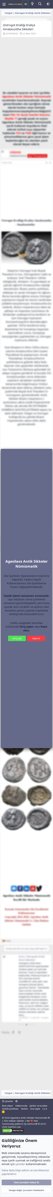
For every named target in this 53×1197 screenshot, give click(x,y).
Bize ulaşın (7, 1105)
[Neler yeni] (32, 4)
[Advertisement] (26, 65)
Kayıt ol (36, 638)
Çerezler (8, 1101)
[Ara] (39, 4)
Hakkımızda (21, 1105)
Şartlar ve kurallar (38, 1105)
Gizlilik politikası (10, 1108)
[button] (48, 4)
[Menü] (4, 4)
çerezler (20, 1164)
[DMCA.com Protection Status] (13, 1131)
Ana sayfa (35, 1108)
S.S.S (44, 1108)
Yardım (24, 1108)
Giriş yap (17, 638)
